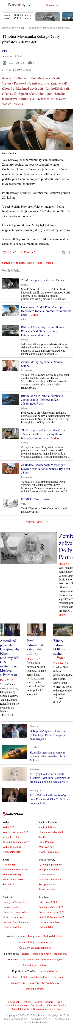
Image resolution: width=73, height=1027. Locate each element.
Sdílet (23, 63)
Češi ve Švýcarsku (13, 917)
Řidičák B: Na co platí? (51, 917)
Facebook (13, 1001)
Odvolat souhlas (21, 1009)
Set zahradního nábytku (49, 959)
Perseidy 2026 (26, 942)
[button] (36, 129)
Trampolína (60, 953)
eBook (10, 63)
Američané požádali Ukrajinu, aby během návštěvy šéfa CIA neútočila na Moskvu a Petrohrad (9, 657)
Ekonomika (26, 370)
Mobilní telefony (49, 971)
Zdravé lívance (46, 874)
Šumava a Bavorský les (16, 912)
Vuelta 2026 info (47, 827)
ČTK (4, 51)
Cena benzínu (44, 942)
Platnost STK (45, 927)
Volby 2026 (9, 827)
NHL (5, 889)
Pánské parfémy (35, 988)
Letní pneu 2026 (47, 902)
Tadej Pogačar (46, 841)
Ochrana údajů (55, 1005)
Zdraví (24, 408)
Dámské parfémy (39, 977)
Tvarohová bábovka (49, 879)
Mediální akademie (17, 1005)
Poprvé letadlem (12, 907)
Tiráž (59, 1001)
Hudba (24, 285)
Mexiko (31, 262)
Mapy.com (34, 936)
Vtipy (23, 319)
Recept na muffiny (48, 869)
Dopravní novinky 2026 (51, 912)
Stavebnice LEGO (17, 977)
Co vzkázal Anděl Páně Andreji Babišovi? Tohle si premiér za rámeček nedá (46, 311)
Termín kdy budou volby (16, 841)
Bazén (25, 953)
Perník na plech (47, 889)
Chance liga (9, 864)
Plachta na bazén (41, 953)
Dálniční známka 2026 (50, 907)
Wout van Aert (46, 846)
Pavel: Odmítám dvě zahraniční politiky (36, 647)
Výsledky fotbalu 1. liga (16, 869)
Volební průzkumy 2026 (16, 832)
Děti (40, 262)
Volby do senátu (12, 846)
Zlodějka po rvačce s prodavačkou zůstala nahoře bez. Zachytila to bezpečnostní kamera (43, 434)
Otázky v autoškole (49, 922)
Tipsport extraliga (12, 874)
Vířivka (43, 965)
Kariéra (49, 1001)
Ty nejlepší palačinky (50, 864)
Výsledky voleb (11, 837)
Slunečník (13, 959)
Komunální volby (12, 851)
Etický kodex (37, 1005)
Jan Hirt (42, 837)
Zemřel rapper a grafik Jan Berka (42, 280)
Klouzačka (27, 959)
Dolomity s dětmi (12, 927)
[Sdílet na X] (69, 252)
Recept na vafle (47, 884)
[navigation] (4, 5)
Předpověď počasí (53, 936)
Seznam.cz (52, 5)
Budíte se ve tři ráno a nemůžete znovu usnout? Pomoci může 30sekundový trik (42, 399)
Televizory (33, 982)
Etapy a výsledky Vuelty (51, 832)
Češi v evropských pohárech (35, 947)
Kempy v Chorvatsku (14, 902)
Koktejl (24, 442)
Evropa (24, 339)
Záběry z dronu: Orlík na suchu (59, 647)
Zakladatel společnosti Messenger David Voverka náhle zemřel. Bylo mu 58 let (45, 468)
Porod (49, 262)
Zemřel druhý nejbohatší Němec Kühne (42, 364)
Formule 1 (8, 884)
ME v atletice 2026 (13, 879)
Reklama (38, 1001)
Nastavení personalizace (47, 1009)
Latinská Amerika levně (16, 922)
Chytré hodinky (50, 982)
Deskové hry (18, 982)
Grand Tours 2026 (48, 851)
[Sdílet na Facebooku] (64, 252)
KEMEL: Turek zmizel (35, 499)
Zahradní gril (30, 965)
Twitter (26, 1001)
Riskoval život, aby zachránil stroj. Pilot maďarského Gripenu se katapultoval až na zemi (43, 331)
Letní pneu (58, 977)
